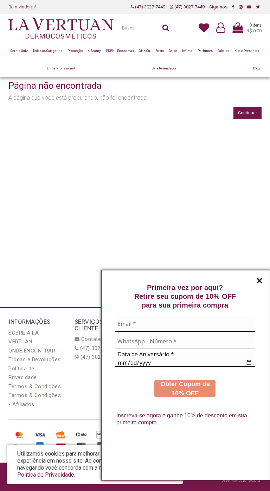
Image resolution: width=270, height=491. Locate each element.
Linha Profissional (61, 68)
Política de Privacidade (45, 474)
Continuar (247, 112)
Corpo (173, 51)
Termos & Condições (34, 386)
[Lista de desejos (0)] (204, 27)
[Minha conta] (220, 28)
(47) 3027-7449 (149, 6)
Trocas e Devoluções (34, 359)
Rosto (159, 51)
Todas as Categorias (47, 51)
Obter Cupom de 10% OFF (185, 389)
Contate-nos (95, 339)
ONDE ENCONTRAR (31, 351)
